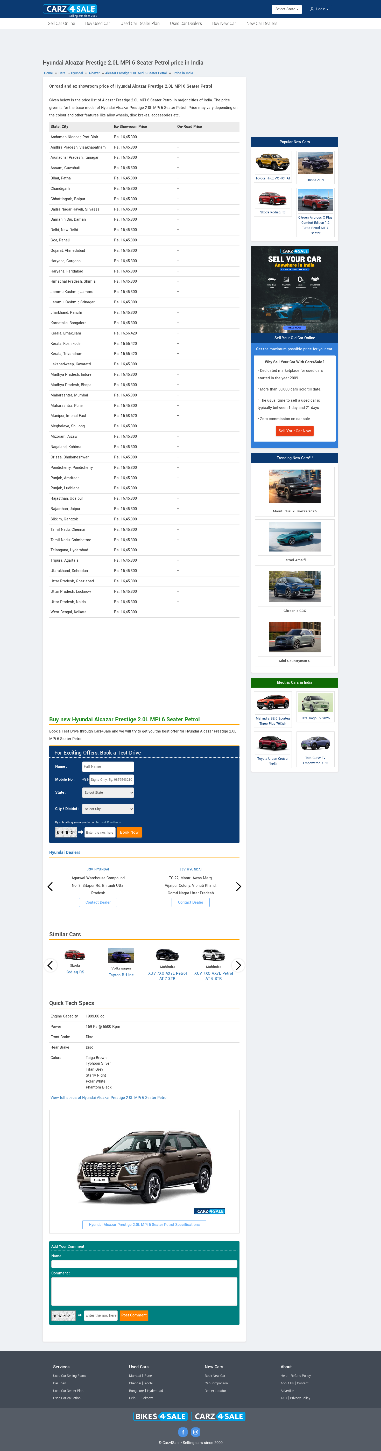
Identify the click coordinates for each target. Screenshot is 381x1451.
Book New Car (215, 1375)
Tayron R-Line (121, 975)
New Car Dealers (261, 23)
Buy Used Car (97, 23)
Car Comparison (216, 1383)
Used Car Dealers (186, 23)
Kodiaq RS (75, 972)
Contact (302, 1383)
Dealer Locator (215, 1391)
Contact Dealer (98, 902)
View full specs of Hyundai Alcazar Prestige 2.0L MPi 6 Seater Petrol (109, 1097)
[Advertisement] (190, 43)
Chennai (135, 1383)
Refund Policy (301, 1375)
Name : (61, 766)
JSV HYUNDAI (98, 869)
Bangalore (136, 1391)
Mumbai (135, 1375)
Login (320, 9)
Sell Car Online (61, 23)
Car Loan (59, 1383)
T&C (284, 1398)
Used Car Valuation (67, 1398)
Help (284, 1375)
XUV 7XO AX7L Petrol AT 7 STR (167, 976)
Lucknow (146, 1398)
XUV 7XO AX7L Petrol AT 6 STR (213, 976)
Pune (148, 1375)
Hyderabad (155, 1391)
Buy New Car (224, 23)
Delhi (132, 1398)
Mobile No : (65, 779)
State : (60, 792)
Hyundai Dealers (64, 852)
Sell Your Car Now (295, 431)
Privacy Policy (300, 1398)
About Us (287, 1383)
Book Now (129, 832)
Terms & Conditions (108, 822)
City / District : (67, 809)
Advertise (287, 1391)
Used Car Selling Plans (69, 1375)
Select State (286, 9)
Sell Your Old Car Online (294, 338)
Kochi (148, 1383)
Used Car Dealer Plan (140, 23)
